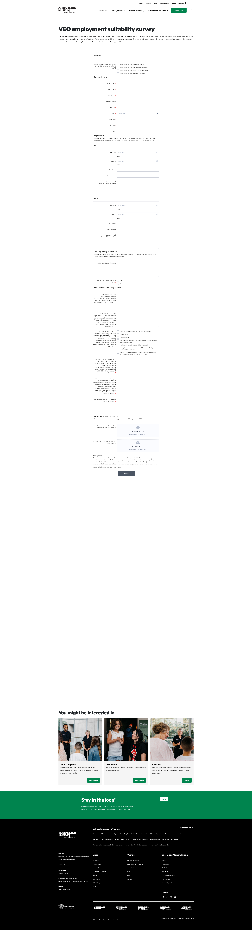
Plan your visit (97, 864)
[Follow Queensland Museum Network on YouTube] (175, 897)
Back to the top (185, 827)
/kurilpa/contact (172, 751)
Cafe (128, 875)
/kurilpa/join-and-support (80, 751)
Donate (148, 3)
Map (128, 871)
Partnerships (165, 864)
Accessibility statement (168, 883)
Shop (155, 3)
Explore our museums (178, 3)
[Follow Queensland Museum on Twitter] (171, 897)
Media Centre (166, 879)
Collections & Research (100, 871)
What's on (103, 10)
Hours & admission (133, 860)
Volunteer (165, 871)
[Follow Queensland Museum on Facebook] (163, 897)
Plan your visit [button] (117, 10)
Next (164, 799)
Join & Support (164, 3)
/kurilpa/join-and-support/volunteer (126, 751)
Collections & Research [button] (157, 10)
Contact (186, 780)
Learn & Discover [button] (135, 10)
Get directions (63, 865)
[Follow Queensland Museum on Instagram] (167, 897)
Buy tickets (179, 10)
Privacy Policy (97, 920)
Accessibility (131, 868)
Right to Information (109, 920)
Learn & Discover (98, 868)
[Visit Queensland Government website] (66, 906)
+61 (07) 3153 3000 (64, 889)
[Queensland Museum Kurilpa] (67, 10)
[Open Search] (192, 10)
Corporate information (168, 875)
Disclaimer (120, 920)
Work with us (166, 868)
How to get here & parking (135, 864)
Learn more (93, 780)
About (141, 3)
